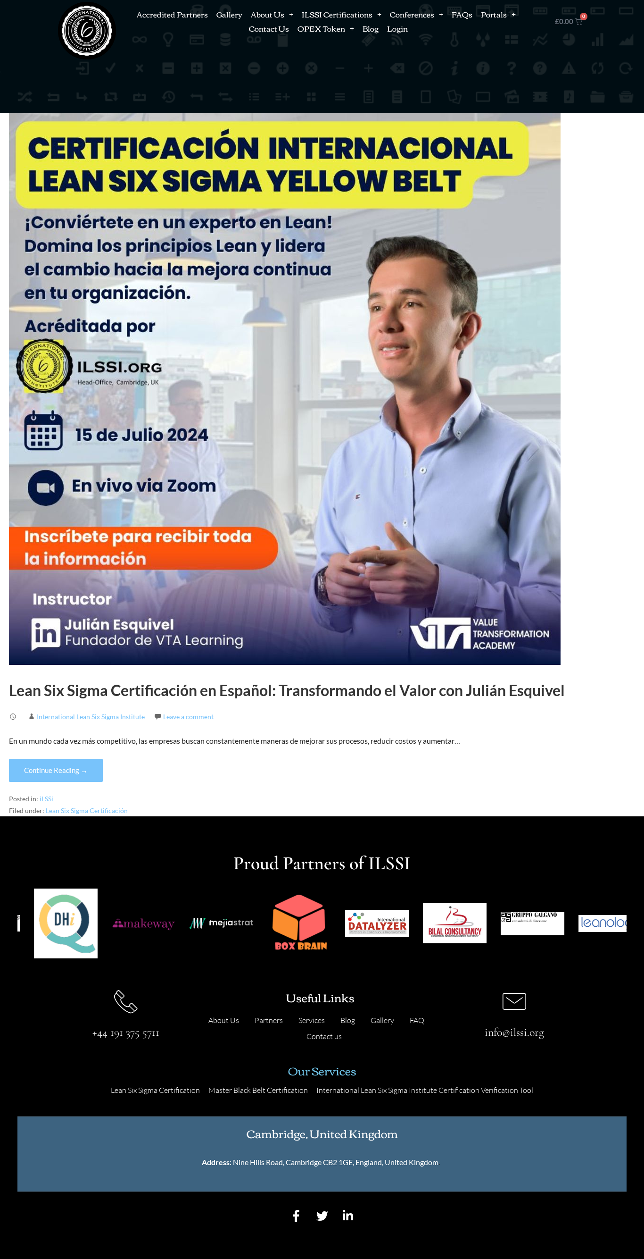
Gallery (229, 14)
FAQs (462, 14)
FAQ (417, 1020)
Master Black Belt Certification (258, 1090)
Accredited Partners (172, 14)
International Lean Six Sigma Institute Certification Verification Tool (424, 1090)
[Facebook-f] (296, 1216)
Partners (269, 1020)
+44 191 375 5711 (125, 1032)
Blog (371, 28)
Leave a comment (188, 717)
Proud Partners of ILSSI (322, 863)
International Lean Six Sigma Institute (91, 717)
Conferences (412, 14)
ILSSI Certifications (337, 14)
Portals (494, 14)
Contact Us (269, 28)
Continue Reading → (56, 770)
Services (311, 1020)
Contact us (324, 1036)
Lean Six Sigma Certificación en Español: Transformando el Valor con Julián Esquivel (287, 690)
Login (397, 28)
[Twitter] (322, 1216)
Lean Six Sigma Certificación (87, 810)
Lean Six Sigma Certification (155, 1090)
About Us (267, 14)
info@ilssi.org (514, 1032)
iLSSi (46, 799)
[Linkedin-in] (348, 1216)
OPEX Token (321, 28)
